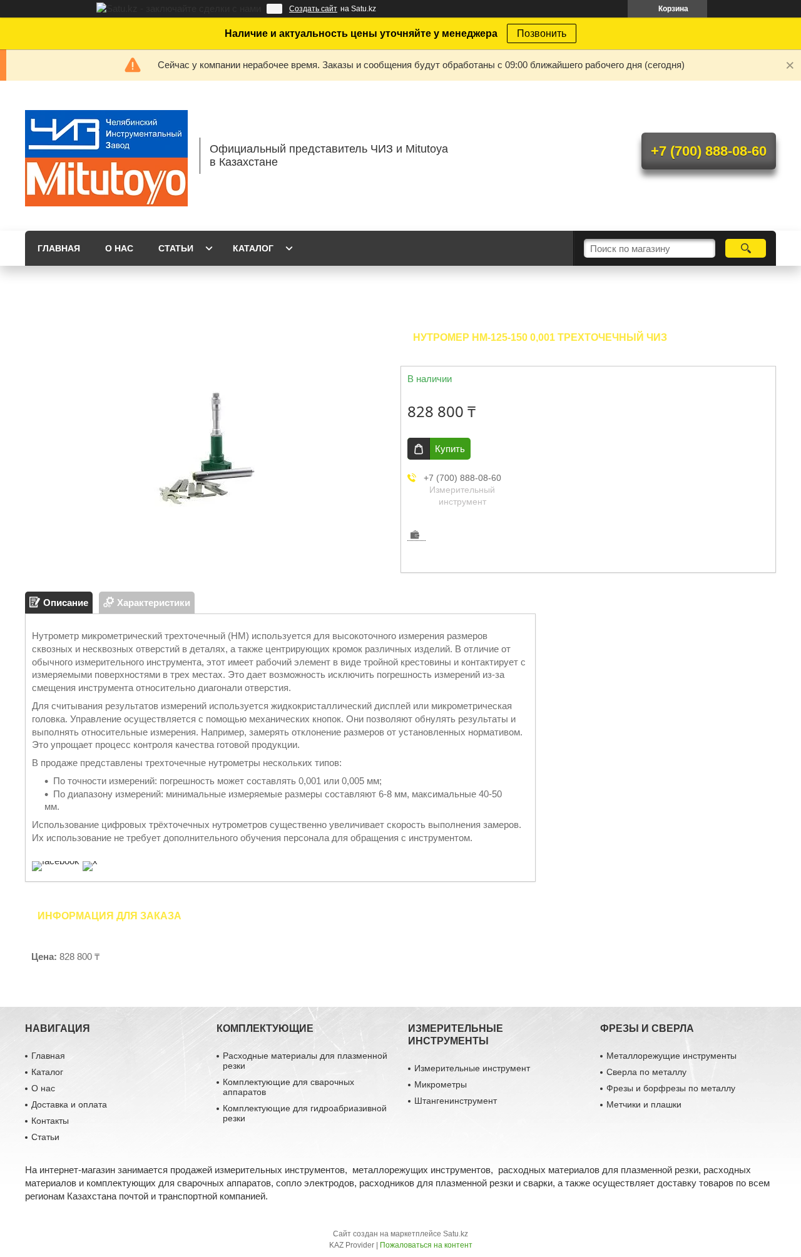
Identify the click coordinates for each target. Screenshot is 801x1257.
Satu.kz (455, 1233)
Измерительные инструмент (472, 1068)
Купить (450, 448)
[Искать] (745, 248)
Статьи (175, 248)
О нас (119, 248)
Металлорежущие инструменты (671, 1056)
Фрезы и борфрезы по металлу (670, 1088)
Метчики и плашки (643, 1104)
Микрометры (440, 1084)
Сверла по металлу (646, 1072)
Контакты (50, 1121)
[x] (90, 861)
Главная (59, 248)
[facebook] (55, 861)
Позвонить (541, 33)
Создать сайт (313, 8)
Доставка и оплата (69, 1104)
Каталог (253, 248)
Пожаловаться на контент (426, 1245)
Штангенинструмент (455, 1101)
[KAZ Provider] (106, 155)
